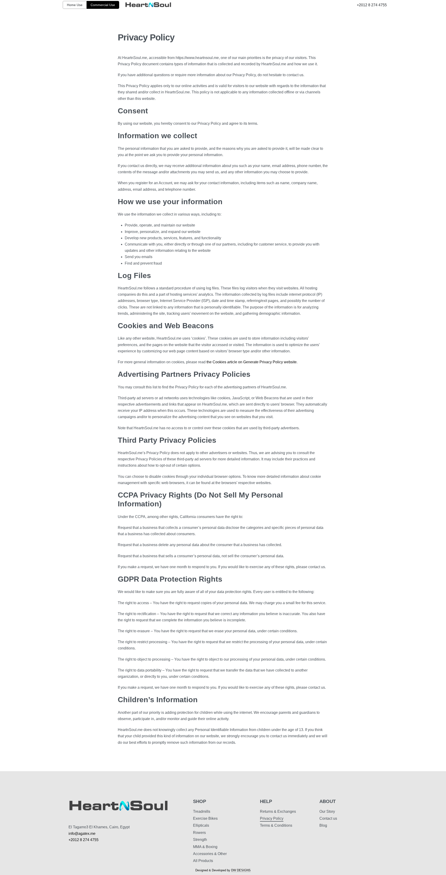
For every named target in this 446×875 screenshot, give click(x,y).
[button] (75, 5)
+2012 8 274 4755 (372, 5)
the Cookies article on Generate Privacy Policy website (252, 362)
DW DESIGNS (241, 870)
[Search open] (369, 15)
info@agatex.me (82, 834)
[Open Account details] (384, 15)
